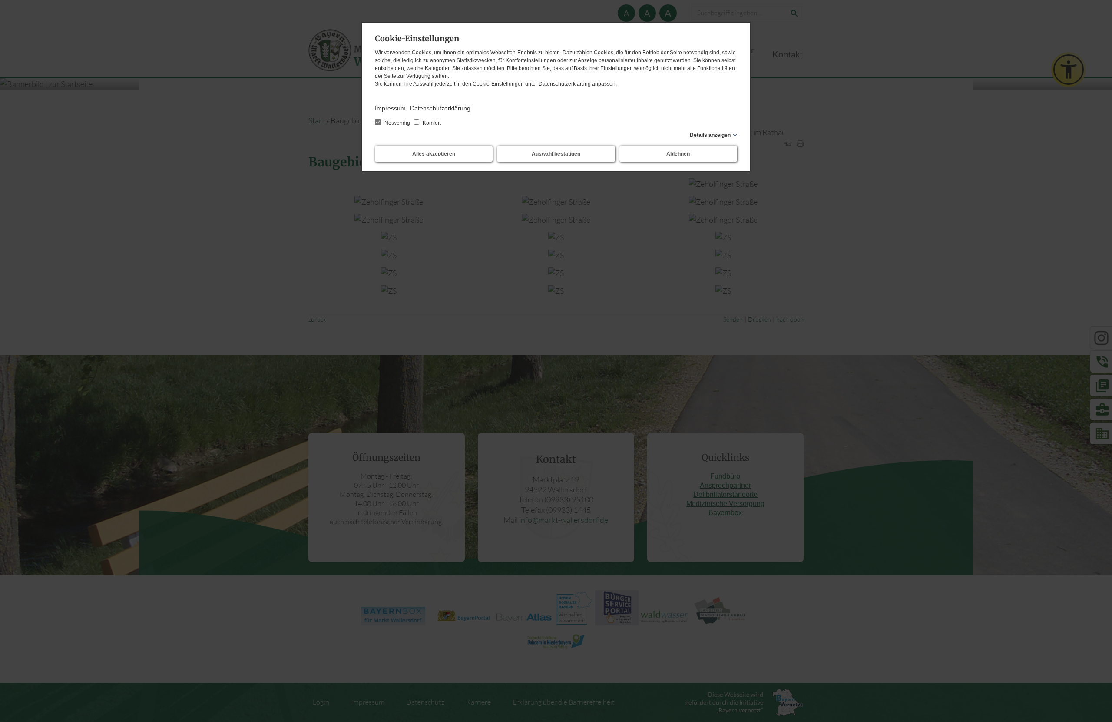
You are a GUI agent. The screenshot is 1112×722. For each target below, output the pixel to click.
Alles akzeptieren (433, 154)
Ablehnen (678, 154)
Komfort (431, 123)
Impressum (390, 108)
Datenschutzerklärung (440, 108)
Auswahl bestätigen (556, 154)
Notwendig (397, 123)
